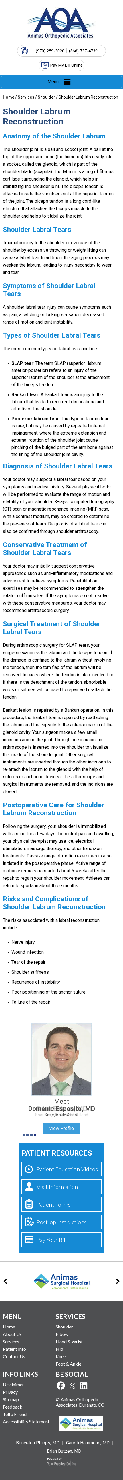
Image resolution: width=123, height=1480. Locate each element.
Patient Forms (54, 1204)
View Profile (61, 1128)
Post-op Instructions (62, 1222)
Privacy (10, 1392)
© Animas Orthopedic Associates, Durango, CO (80, 1402)
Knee (61, 1356)
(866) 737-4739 (83, 51)
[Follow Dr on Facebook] (61, 1386)
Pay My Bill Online (66, 65)
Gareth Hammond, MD (88, 1443)
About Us (12, 1334)
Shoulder (46, 97)
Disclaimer (13, 1384)
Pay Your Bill (52, 1239)
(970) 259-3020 (50, 51)
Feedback (12, 1406)
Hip (59, 1349)
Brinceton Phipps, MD (37, 1443)
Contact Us (14, 1356)
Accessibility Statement (26, 1421)
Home (8, 97)
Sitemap (11, 1399)
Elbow (62, 1334)
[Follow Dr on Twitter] (72, 1386)
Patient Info (14, 1349)
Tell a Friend (15, 1414)
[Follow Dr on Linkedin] (84, 1386)
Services (26, 97)
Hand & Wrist (69, 1341)
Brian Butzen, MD (64, 1451)
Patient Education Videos (67, 1169)
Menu (53, 81)
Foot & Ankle (68, 1363)
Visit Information (57, 1186)
